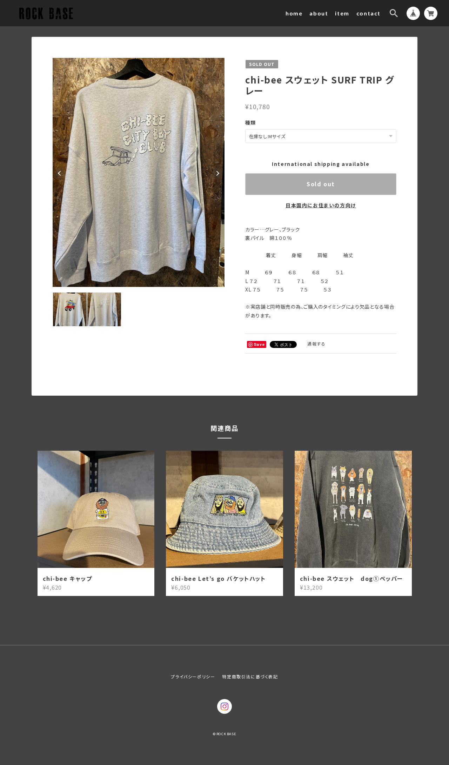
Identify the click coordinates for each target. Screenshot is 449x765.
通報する (316, 344)
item (342, 13)
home (294, 13)
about (318, 13)
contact (368, 13)
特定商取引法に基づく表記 (250, 676)
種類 (250, 122)
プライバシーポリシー (193, 676)
